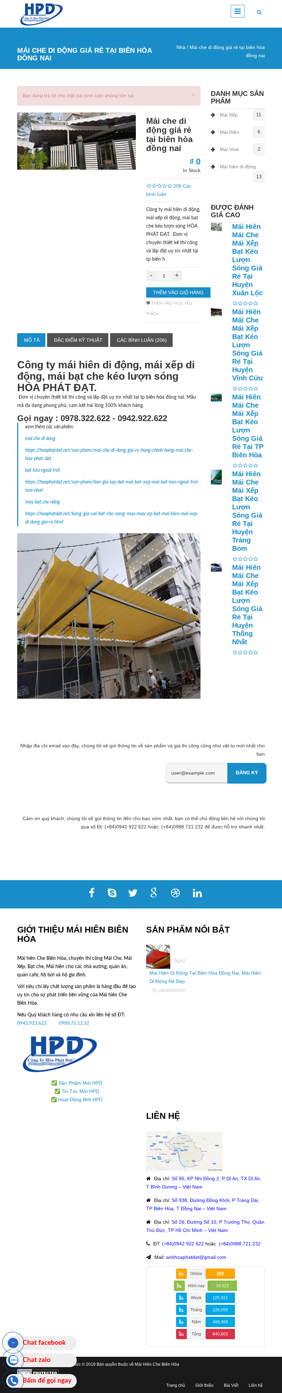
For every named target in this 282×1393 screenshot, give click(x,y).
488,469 (220, 1322)
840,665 (220, 1334)
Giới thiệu (204, 1385)
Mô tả (32, 340)
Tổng (196, 1334)
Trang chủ (175, 1385)
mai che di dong (40, 438)
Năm (196, 1322)
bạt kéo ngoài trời (42, 470)
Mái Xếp (229, 115)
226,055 (220, 1309)
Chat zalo (37, 1360)
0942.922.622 (32, 1023)
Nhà (180, 47)
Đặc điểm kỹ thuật (78, 340)
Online (196, 1273)
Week (196, 1297)
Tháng (196, 1309)
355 (220, 1273)
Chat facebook (44, 1343)
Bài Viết (231, 1385)
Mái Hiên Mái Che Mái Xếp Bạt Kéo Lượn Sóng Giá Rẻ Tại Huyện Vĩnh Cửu (247, 345)
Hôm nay (196, 1285)
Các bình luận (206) (142, 340)
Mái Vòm (229, 149)
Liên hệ (256, 1385)
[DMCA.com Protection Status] (38, 1373)
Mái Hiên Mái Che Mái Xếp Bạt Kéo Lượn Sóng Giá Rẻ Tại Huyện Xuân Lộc (247, 260)
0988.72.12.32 (74, 1023)
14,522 (222, 1285)
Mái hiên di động (238, 166)
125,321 (220, 1297)
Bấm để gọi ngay (47, 1380)
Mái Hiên (229, 132)
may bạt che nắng (42, 502)
